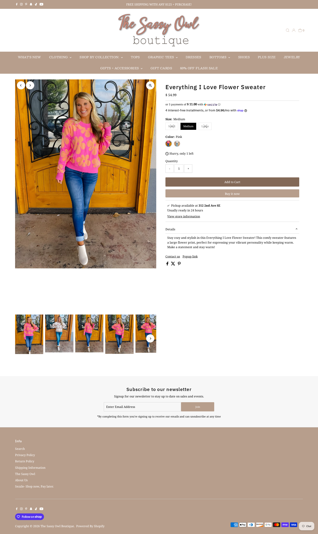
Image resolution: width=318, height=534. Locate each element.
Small (173, 126)
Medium (188, 126)
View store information (183, 216)
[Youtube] (41, 4)
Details (170, 229)
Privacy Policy (25, 455)
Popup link (190, 256)
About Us (21, 480)
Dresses (193, 57)
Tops (135, 57)
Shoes (244, 57)
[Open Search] (287, 30)
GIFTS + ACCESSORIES (120, 68)
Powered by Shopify (90, 526)
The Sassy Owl (25, 474)
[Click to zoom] (150, 85)
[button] (232, 104)
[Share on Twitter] (173, 264)
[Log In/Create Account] (293, 30)
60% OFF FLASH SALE (199, 68)
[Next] (30, 85)
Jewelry (292, 57)
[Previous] (21, 85)
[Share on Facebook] (167, 264)
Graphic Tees (161, 57)
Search (20, 449)
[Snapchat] (31, 4)
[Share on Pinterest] (179, 264)
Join (197, 406)
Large (207, 126)
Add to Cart (232, 182)
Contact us (172, 256)
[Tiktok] (36, 4)
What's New (29, 57)
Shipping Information (30, 468)
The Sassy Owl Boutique (57, 526)
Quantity (171, 161)
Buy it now (232, 194)
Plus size (267, 57)
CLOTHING (59, 57)
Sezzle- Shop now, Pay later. (34, 486)
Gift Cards (161, 68)
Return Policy (24, 461)
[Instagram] (21, 4)
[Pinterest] (26, 4)
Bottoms (218, 57)
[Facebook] (16, 4)
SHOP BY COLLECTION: (100, 57)
